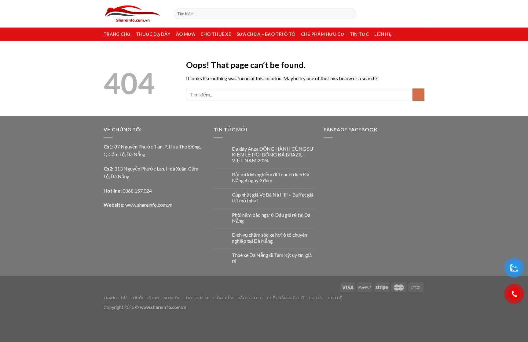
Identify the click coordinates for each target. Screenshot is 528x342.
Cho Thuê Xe (215, 34)
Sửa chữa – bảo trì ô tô (266, 34)
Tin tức (359, 34)
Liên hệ (382, 34)
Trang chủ (117, 34)
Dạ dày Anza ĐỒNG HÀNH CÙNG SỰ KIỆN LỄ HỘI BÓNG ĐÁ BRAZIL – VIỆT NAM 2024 (273, 154)
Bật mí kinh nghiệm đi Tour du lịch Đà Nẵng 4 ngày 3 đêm (270, 177)
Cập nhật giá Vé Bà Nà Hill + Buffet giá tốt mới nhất (273, 197)
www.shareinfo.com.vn (148, 205)
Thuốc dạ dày (153, 34)
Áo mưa (185, 34)
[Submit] (351, 14)
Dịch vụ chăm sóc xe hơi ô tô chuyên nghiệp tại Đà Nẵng (269, 237)
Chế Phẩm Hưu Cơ (322, 34)
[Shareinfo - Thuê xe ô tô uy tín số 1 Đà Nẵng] (134, 14)
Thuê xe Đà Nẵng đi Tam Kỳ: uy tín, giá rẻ (272, 258)
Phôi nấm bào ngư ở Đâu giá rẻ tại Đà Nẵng (271, 218)
